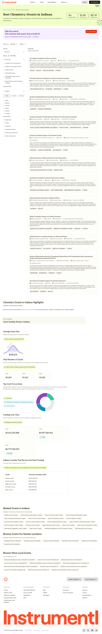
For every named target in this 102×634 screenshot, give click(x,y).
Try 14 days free (94, 2)
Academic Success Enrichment (12, 63)
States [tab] (6, 96)
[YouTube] (92, 630)
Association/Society (10, 129)
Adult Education (9, 70)
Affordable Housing (10, 73)
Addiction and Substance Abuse (13, 66)
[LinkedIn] (96, 630)
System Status (45, 630)
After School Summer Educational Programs (13, 82)
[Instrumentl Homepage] (9, 2)
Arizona (7, 108)
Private (7, 123)
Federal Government (10, 136)
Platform (32, 2)
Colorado (7, 113)
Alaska (6, 100)
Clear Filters (13, 55)
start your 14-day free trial (28, 309)
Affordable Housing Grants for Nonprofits (12, 77)
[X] (88, 630)
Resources (63, 2)
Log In (84, 2)
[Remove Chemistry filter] (16, 44)
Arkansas (7, 105)
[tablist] (14, 95)
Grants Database (52, 2)
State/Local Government (11, 132)
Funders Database (74, 579)
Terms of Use (36, 630)
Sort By (5, 48)
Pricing (41, 2)
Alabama (7, 103)
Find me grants (92, 31)
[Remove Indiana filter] (24, 44)
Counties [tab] (14, 96)
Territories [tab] (21, 96)
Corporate (7, 126)
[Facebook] (84, 630)
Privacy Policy (28, 630)
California (7, 111)
